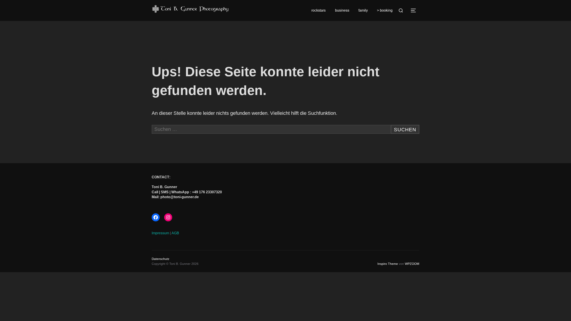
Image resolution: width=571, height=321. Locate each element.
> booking (385, 10)
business (342, 10)
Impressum (160, 233)
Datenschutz (160, 259)
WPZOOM (412, 263)
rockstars (318, 10)
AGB (175, 233)
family (363, 10)
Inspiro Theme (387, 263)
